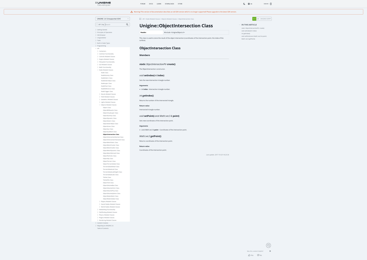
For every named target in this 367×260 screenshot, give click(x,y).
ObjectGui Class (108, 129)
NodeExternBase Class (108, 81)
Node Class (104, 73)
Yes (252, 255)
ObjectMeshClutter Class (111, 148)
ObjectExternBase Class (110, 124)
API (98, 48)
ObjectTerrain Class (109, 161)
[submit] (127, 24)
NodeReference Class (108, 89)
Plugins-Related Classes (106, 217)
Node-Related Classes (106, 70)
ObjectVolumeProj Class (110, 191)
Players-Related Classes (108, 201)
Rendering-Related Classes (107, 220)
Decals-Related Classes (108, 94)
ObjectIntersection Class (111, 134)
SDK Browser (101, 35)
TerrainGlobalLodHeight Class (112, 172)
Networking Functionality (107, 209)
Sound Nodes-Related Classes (110, 204)
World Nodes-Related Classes (110, 207)
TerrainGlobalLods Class (111, 175)
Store (180, 4)
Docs (151, 4)
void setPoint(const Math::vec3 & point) (254, 36)
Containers (102, 51)
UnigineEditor (101, 38)
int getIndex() (246, 33)
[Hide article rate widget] (270, 251)
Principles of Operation (104, 32)
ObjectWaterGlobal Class (111, 199)
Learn (159, 4)
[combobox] (250, 3)
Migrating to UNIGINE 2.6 (105, 226)
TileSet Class (107, 177)
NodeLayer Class (106, 83)
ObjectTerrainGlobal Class (111, 164)
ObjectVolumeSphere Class (111, 193)
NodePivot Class (106, 86)
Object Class (107, 107)
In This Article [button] (249, 25)
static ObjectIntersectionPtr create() (253, 28)
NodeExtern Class (106, 78)
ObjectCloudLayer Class (110, 113)
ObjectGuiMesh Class (110, 132)
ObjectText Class (108, 183)
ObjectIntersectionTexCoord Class (114, 140)
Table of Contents (103, 228)
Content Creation (102, 223)
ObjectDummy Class (109, 115)
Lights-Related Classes (108, 102)
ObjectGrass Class (109, 126)
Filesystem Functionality (107, 62)
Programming (101, 46)
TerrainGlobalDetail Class (111, 166)
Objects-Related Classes (109, 105)
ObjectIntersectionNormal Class (113, 137)
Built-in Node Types (103, 43)
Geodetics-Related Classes (109, 99)
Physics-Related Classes (106, 215)
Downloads (169, 4)
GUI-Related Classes (105, 64)
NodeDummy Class (107, 75)
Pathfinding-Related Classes (108, 212)
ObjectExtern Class (109, 121)
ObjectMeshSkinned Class (111, 153)
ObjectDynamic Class (110, 118)
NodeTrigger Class (107, 91)
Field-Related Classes (108, 97)
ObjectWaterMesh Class (110, 196)
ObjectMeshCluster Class (111, 145)
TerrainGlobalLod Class (110, 169)
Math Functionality (105, 67)
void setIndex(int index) (249, 31)
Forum (142, 4)
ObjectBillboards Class (110, 110)
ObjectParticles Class (109, 156)
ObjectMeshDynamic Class (111, 150)
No (260, 255)
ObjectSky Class (108, 158)
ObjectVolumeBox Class (110, 185)
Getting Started (102, 30)
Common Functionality (106, 54)
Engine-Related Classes (106, 59)
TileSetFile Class (108, 180)
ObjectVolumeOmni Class (111, 188)
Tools (99, 40)
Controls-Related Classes (107, 56)
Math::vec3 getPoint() (248, 39)
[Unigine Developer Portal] (103, 4)
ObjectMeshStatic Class (110, 142)
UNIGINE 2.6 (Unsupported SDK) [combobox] (109, 19)
